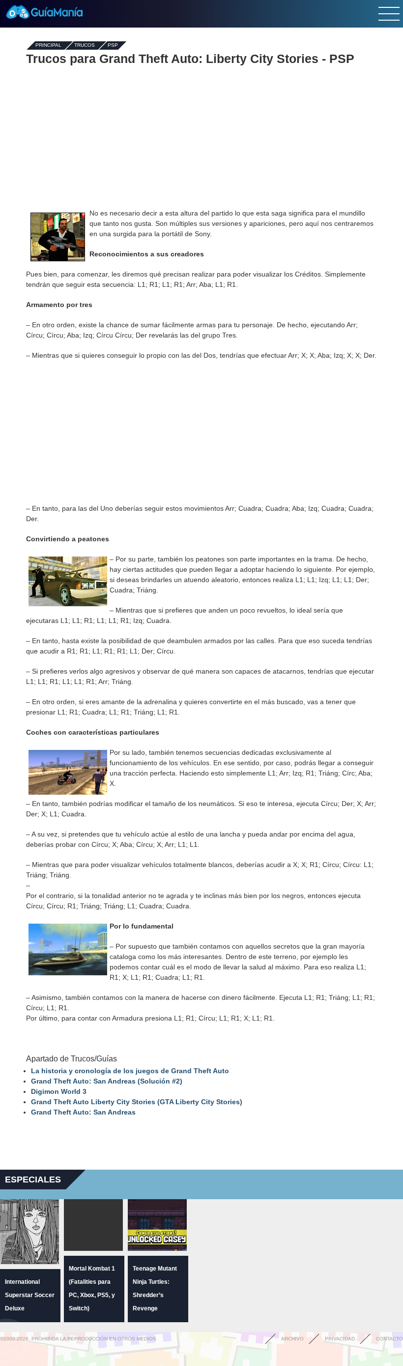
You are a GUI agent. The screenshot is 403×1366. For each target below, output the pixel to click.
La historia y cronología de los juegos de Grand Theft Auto (130, 1071)
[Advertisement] (201, 136)
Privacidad (340, 1338)
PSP (113, 45)
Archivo (292, 1338)
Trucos (84, 45)
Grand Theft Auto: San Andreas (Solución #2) (106, 1081)
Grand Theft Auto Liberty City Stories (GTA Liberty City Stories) (136, 1102)
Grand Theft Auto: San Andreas (83, 1112)
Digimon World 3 (58, 1091)
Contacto (389, 1338)
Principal (48, 45)
